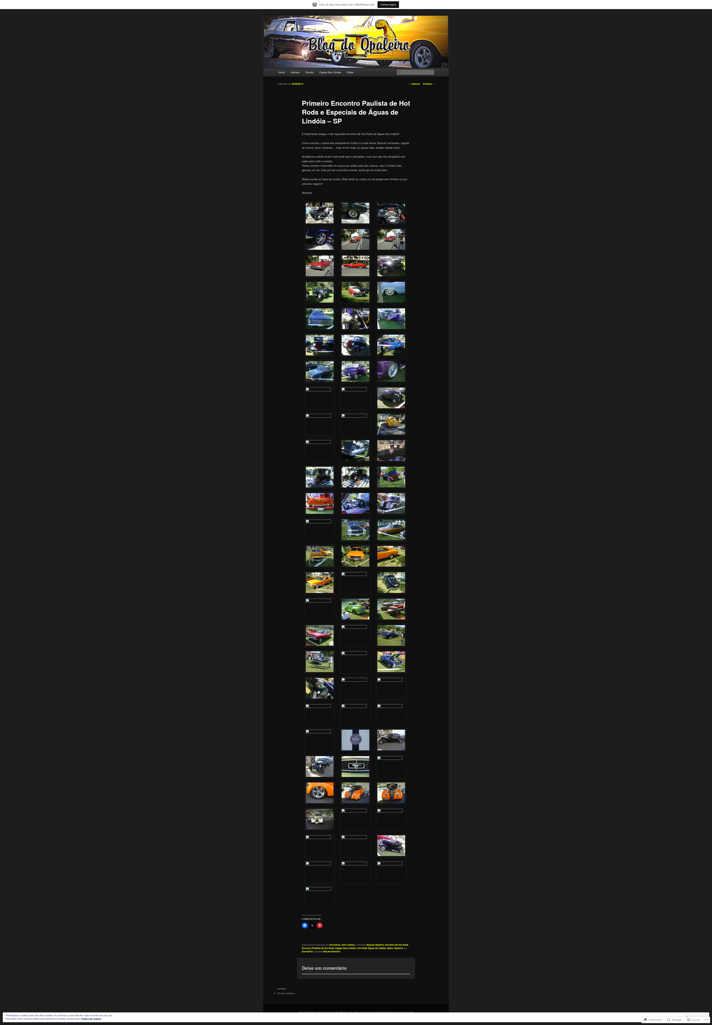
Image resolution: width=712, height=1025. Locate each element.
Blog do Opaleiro (375, 944)
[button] (320, 213)
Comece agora (388, 4)
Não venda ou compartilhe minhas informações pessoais (384, 1012)
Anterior (414, 83)
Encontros (334, 944)
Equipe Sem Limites (330, 72)
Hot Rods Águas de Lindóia (371, 948)
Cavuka (309, 72)
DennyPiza (307, 951)
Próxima (429, 83)
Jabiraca (295, 72)
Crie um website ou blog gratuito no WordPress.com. (325, 1012)
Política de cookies (91, 1018)
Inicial (281, 72)
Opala (390, 948)
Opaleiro (398, 948)
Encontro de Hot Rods (396, 944)
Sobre (350, 72)
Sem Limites (348, 944)
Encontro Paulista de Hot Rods (318, 948)
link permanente (331, 951)
